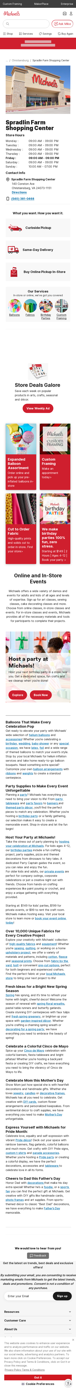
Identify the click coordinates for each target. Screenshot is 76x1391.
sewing (19, 948)
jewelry (18, 1093)
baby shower (40, 743)
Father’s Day (52, 1208)
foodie (48, 1187)
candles (30, 1093)
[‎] (38, 709)
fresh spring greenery (25, 1016)
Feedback (40, 1255)
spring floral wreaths (50, 1003)
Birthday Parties (46, 316)
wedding (24, 743)
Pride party (46, 1157)
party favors (34, 803)
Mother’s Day (53, 1114)
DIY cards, (30, 1101)
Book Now (41, 695)
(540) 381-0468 (22, 198)
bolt (16, 965)
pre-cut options (48, 965)
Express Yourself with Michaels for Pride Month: (36, 1129)
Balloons (14, 314)
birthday (11, 743)
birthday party (28, 816)
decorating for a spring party (25, 1029)
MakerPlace (41, 3)
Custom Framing (12, 3)
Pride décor (23, 1140)
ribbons (11, 773)
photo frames (15, 1200)
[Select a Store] (65, 13)
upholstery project (18, 952)
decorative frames (52, 1093)
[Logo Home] (12, 13)
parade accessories (46, 1153)
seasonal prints (21, 961)
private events (54, 871)
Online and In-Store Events (38, 579)
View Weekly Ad (38, 408)
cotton (52, 956)
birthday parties (21, 850)
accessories (14, 739)
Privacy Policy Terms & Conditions (25, 1369)
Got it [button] (38, 1377)
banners (53, 803)
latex (34, 748)
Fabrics (30, 314)
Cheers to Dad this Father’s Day (33, 1178)
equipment (49, 944)
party (23, 794)
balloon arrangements (48, 769)
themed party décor (19, 807)
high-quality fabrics (22, 944)
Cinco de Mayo (34, 1050)
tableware (52, 1165)
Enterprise (67, 3)
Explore (17, 695)
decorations (35, 1183)
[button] (38, 1384)
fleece (63, 956)
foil (42, 748)
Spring (10, 995)
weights (27, 773)
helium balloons (39, 735)
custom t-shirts (16, 1153)
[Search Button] (7, 24)
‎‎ (38, 718)
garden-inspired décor (36, 1020)
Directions (19, 192)
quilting (30, 948)
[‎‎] (38, 782)
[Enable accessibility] (68, 1383)
